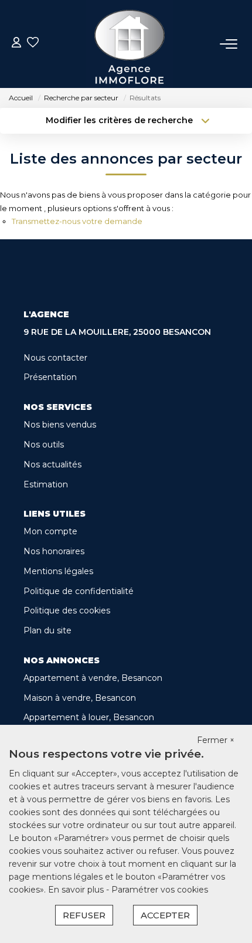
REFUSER (84, 915)
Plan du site (47, 630)
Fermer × (215, 740)
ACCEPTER (165, 915)
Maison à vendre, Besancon (79, 698)
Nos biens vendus (59, 424)
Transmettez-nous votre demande (77, 221)
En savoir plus (77, 889)
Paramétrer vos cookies (159, 889)
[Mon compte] (16, 44)
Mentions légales (58, 571)
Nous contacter (55, 357)
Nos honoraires (53, 551)
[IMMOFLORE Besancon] (129, 44)
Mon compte (50, 531)
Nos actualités (52, 464)
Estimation (45, 484)
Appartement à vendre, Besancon (92, 678)
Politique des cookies (66, 610)
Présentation (50, 377)
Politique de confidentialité (78, 591)
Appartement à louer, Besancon (88, 717)
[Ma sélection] (33, 44)
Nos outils (43, 444)
